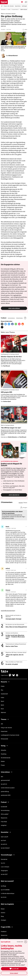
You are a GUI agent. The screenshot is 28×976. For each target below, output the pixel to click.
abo (2, 776)
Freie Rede (4, 821)
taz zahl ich (4, 784)
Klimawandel (4, 739)
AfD (2, 724)
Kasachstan (4, 731)
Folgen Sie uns (4, 675)
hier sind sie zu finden (8, 518)
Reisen (3, 909)
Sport (2, 701)
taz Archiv (3, 897)
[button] (26, 2)
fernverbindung (5, 810)
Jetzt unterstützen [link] (14, 308)
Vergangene (4, 870)
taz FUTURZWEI (5, 889)
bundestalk (4, 806)
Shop (2, 916)
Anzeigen (3, 920)
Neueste (21, 502)
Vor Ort (3, 863)
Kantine (3, 912)
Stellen (3, 761)
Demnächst (4, 859)
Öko (2, 690)
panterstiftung (5, 791)
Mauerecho (4, 818)
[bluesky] (13, 676)
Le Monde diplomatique (7, 893)
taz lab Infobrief (5, 848)
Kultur (2, 697)
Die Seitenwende (5, 757)
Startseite (3, 9)
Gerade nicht (20, 941)
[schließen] (25, 941)
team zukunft (4, 837)
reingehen (3, 825)
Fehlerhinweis (19, 318)
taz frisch (3, 840)
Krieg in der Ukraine (6, 727)
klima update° (5, 814)
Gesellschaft (4, 694)
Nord (2, 708)
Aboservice (4, 935)
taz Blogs (3, 886)
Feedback (3, 931)
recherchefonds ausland (7, 788)
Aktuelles (3, 750)
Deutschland (15, 9)
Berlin (2, 705)
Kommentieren (11, 318)
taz (4, 671)
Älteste (25, 502)
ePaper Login (4, 939)
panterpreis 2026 (5, 795)
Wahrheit (3, 712)
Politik (8, 9)
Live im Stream (5, 867)
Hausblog (3, 754)
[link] (2, 6)
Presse (3, 765)
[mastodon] (10, 676)
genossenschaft (5, 780)
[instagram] (17, 676)
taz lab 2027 (4, 874)
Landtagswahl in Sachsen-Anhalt (10, 735)
